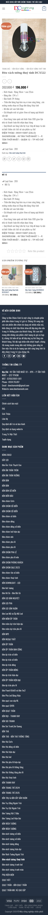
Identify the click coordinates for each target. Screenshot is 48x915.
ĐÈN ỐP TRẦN (7, 644)
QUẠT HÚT (6, 880)
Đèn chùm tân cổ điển (10, 572)
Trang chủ (6, 68)
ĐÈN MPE (5, 634)
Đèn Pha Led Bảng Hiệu (11, 695)
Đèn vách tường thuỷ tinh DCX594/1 (10, 291)
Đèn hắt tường (7, 588)
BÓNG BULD (6, 454)
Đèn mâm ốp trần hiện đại (12, 623)
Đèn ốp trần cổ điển (10, 654)
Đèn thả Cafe (7, 741)
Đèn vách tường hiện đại (11, 849)
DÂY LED (5, 460)
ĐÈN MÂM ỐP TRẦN (9, 618)
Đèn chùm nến (7, 536)
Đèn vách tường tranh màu (12, 869)
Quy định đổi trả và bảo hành (13, 424)
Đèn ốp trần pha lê (9, 685)
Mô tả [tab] (4, 174)
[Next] (46, 283)
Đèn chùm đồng (8, 521)
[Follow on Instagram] (9, 356)
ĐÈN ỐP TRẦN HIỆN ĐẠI (11, 680)
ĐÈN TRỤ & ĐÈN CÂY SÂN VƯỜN (14, 798)
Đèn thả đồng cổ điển (10, 746)
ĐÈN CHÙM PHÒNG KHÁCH (12, 562)
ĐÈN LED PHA (7, 603)
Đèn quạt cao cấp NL (10, 700)
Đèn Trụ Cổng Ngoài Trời (12, 803)
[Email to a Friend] (19, 159)
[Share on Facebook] (9, 159)
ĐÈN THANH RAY (8, 782)
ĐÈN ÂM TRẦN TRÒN (10, 470)
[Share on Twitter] (14, 159)
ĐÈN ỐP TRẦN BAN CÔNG (12, 649)
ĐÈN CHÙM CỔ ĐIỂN (10, 506)
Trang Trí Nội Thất (9, 434)
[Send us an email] (19, 356)
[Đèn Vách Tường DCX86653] (35, 275)
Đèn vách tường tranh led (12, 864)
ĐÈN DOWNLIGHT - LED (11, 582)
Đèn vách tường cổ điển (11, 833)
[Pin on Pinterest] (23, 159)
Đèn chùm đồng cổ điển (11, 526)
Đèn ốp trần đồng (9, 664)
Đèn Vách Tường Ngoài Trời (13, 854)
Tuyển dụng (6, 439)
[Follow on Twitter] (14, 356)
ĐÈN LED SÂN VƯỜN (9, 608)
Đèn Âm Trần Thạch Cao (11, 465)
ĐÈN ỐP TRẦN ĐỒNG (10, 670)
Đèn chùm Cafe (8, 501)
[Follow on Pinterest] (23, 356)
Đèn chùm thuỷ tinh (10, 577)
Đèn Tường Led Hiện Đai (11, 818)
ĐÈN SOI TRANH (8, 721)
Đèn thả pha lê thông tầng (12, 767)
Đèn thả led (6, 757)
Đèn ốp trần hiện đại (10, 675)
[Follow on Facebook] (4, 356)
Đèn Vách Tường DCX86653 (34, 290)
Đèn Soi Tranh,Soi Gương (12, 726)
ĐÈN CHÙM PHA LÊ (9, 552)
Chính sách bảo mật (10, 403)
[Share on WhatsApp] (4, 159)
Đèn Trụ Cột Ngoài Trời (11, 808)
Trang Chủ (9, 905)
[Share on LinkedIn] (28, 159)
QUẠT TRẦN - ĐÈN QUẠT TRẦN (14, 885)
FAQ (3, 408)
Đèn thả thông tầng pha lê (12, 772)
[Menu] (3, 8)
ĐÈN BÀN (5, 480)
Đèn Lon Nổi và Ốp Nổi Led (12, 613)
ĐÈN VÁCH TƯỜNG (18, 68)
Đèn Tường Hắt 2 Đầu (10, 813)
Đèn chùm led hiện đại (11, 531)
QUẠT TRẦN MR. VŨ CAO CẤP (14, 890)
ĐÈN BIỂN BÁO (7, 495)
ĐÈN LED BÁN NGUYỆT (10, 598)
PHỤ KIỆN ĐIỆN (8, 874)
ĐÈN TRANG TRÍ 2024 (11, 787)
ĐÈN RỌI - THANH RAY (11, 716)
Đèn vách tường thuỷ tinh (36, 68)
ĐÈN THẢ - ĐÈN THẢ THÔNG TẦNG (15, 736)
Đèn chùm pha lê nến (10, 557)
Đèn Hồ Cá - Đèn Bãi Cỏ (11, 593)
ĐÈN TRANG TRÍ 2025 (11, 792)
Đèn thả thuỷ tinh (9, 777)
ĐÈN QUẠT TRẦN (8, 711)
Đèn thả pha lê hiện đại (11, 762)
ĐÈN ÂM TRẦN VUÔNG (11, 475)
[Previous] (2, 283)
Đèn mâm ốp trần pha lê (11, 629)
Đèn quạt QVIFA (8, 705)
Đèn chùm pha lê (8, 541)
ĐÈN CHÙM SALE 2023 (11, 567)
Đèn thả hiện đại (8, 752)
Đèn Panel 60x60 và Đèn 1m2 (13, 690)
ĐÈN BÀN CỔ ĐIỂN (9, 490)
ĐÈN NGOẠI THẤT (9, 639)
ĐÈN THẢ (5, 731)
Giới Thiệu (6, 413)
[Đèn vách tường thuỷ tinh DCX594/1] (12, 275)
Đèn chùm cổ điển (9, 516)
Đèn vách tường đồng (10, 844)
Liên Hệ (5, 418)
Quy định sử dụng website (12, 429)
